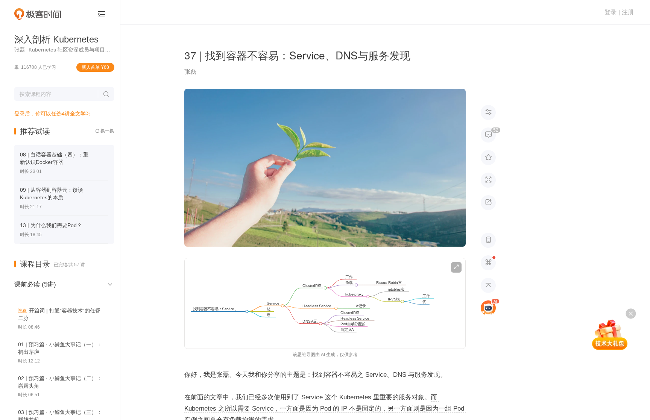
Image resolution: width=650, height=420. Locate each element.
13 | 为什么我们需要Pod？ (51, 225)
